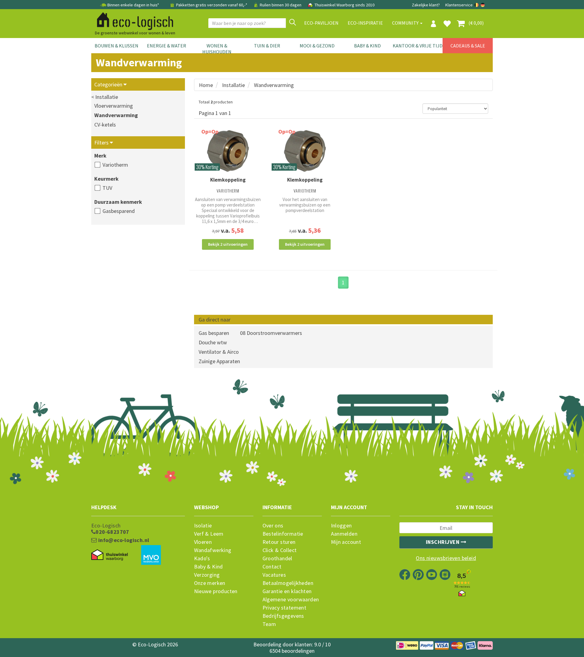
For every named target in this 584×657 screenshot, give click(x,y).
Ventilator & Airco (219, 351)
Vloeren (203, 542)
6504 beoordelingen (292, 650)
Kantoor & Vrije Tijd (418, 46)
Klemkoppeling (228, 179)
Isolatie (203, 525)
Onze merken (209, 583)
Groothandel (277, 558)
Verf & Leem (209, 533)
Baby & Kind (367, 46)
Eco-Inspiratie (365, 23)
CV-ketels (105, 124)
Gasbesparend (119, 211)
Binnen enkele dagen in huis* (133, 5)
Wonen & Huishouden (216, 49)
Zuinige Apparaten (219, 361)
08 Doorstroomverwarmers (271, 332)
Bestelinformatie (282, 533)
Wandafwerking (212, 550)
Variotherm (115, 165)
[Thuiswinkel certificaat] (109, 555)
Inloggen (341, 525)
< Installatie (104, 96)
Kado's (202, 558)
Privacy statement (284, 607)
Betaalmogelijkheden (288, 583)
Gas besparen (214, 332)
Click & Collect (279, 550)
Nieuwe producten (216, 591)
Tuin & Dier (267, 46)
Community (405, 23)
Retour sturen (279, 542)
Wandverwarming (116, 115)
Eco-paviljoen (321, 23)
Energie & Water (166, 46)
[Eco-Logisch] (132, 20)
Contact (272, 566)
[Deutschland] (483, 5)
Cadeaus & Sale (467, 46)
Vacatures (274, 575)
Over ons (272, 525)
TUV (107, 188)
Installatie (233, 85)
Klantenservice (459, 5)
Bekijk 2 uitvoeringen (228, 244)
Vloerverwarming (113, 105)
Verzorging (207, 575)
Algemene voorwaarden (290, 599)
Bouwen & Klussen (116, 46)
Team (269, 624)
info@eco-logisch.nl (123, 540)
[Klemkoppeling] (228, 151)
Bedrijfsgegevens (283, 616)
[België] (477, 5)
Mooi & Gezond (317, 46)
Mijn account (346, 542)
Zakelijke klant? (426, 5)
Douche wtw (213, 342)
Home (206, 85)
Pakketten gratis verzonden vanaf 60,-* (211, 5)
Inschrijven (443, 541)
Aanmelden (344, 533)
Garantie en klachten (287, 591)
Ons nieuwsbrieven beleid (446, 558)
